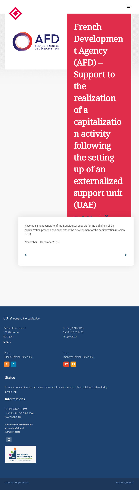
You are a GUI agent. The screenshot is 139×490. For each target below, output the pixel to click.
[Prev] (50, 255)
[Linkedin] (9, 439)
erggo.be (130, 483)
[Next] (124, 255)
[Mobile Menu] (128, 6)
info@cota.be (70, 336)
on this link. (11, 392)
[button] (7, 342)
